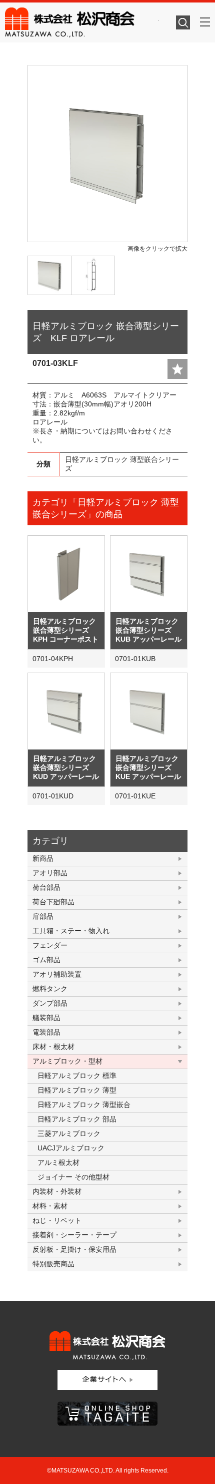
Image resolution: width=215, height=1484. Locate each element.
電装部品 (46, 1032)
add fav (178, 369)
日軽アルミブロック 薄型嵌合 (84, 1105)
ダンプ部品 (50, 1003)
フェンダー (50, 945)
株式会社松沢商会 (82, 22)
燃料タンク (50, 989)
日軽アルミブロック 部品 (77, 1119)
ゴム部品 (46, 960)
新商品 (43, 858)
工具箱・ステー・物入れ (71, 931)
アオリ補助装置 (57, 974)
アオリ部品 (50, 873)
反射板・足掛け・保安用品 (74, 1249)
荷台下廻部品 (53, 902)
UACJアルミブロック (71, 1148)
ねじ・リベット (57, 1220)
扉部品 (43, 916)
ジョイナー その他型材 (74, 1177)
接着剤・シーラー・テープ (74, 1235)
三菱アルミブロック (69, 1133)
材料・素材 (50, 1206)
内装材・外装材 (57, 1191)
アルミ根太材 (59, 1162)
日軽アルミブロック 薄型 (77, 1090)
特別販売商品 (53, 1264)
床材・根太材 (53, 1047)
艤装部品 (46, 1018)
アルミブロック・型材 (67, 1061)
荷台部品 (46, 887)
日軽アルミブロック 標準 (77, 1076)
